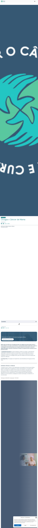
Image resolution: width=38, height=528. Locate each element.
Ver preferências (33, 525)
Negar (25, 525)
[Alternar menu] (34, 1)
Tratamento (3, 217)
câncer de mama (4, 348)
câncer (23, 344)
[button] (36, 517)
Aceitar (17, 525)
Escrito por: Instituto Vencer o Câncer (7, 226)
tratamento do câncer (6, 351)
